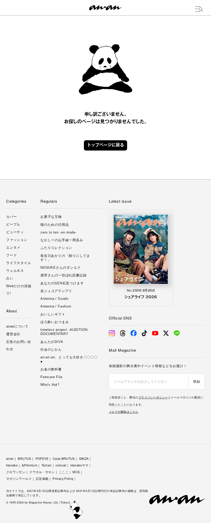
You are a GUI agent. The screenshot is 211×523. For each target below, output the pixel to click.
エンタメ (13, 247)
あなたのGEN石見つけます (62, 283)
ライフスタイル (18, 263)
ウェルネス (15, 271)
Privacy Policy (62, 478)
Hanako (12, 465)
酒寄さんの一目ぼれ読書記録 (63, 275)
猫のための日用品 (54, 225)
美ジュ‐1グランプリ (56, 291)
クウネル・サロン (42, 472)
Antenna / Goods (54, 299)
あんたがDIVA (51, 342)
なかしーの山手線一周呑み (61, 240)
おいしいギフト (52, 314)
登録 (196, 381)
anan (10, 458)
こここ (63, 472)
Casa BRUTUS (64, 458)
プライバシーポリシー (153, 397)
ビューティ (15, 232)
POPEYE (42, 458)
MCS (76, 472)
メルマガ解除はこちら (123, 411)
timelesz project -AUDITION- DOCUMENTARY (64, 332)
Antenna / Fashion (55, 306)
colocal (61, 465)
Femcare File (51, 377)
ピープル (13, 224)
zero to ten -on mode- (58, 232)
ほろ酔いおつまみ (54, 322)
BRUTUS (24, 458)
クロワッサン (15, 472)
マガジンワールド (19, 478)
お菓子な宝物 (51, 217)
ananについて (17, 326)
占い (9, 278)
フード (11, 255)
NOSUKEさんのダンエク (60, 267)
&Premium (29, 465)
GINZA (84, 458)
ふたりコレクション (56, 248)
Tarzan (46, 465)
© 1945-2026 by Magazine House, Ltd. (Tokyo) (38, 502)
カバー (11, 217)
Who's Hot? (49, 385)
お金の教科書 (51, 369)
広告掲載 (42, 478)
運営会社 (13, 334)
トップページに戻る (105, 145)
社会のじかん (51, 349)
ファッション (17, 240)
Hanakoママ (80, 465)
